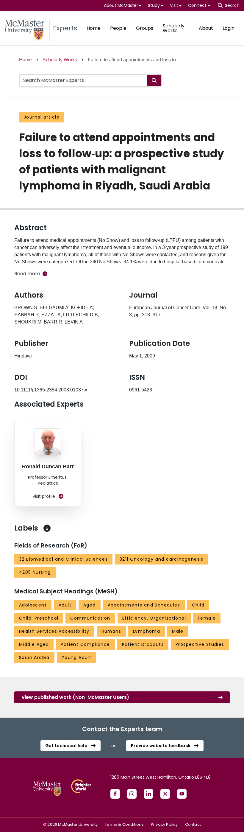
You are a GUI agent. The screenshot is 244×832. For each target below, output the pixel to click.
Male (178, 631)
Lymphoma (146, 631)
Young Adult (76, 657)
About (206, 28)
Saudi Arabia (34, 657)
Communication (90, 618)
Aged (89, 605)
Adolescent (33, 605)
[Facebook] (115, 794)
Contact (193, 824)
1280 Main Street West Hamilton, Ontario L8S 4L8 (160, 777)
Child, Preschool (38, 618)
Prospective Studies (200, 644)
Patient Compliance (85, 644)
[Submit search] (154, 80)
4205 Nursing (35, 572)
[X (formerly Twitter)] (165, 794)
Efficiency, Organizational (154, 618)
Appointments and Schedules (144, 605)
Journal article (42, 117)
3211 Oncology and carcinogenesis (162, 559)
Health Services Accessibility (54, 631)
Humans (111, 631)
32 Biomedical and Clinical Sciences (63, 559)
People (118, 28)
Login (228, 28)
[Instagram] (132, 794)
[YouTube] (182, 794)
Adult (65, 605)
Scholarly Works (173, 28)
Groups (144, 28)
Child (198, 605)
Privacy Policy (164, 824)
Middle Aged (34, 644)
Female (207, 618)
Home (94, 28)
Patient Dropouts (143, 644)
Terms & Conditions (124, 824)
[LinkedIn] (148, 794)
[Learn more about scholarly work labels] (47, 528)
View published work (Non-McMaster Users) (75, 697)
